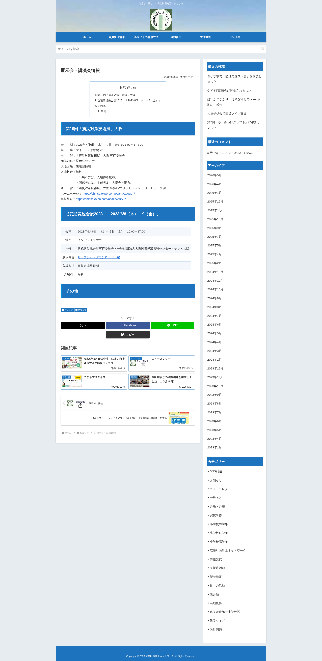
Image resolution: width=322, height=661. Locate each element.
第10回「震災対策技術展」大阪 (116, 94)
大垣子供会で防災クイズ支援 (227, 113)
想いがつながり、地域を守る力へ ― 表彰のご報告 (233, 102)
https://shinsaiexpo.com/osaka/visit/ (99, 199)
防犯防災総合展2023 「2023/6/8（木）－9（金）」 (129, 100)
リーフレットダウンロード (97, 257)
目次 (123, 87)
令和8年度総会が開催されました (229, 90)
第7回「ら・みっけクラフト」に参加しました (233, 125)
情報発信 (82, 310)
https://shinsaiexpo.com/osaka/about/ (107, 193)
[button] (263, 49)
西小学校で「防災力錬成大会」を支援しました (234, 79)
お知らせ (69, 310)
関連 (103, 111)
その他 (101, 105)
